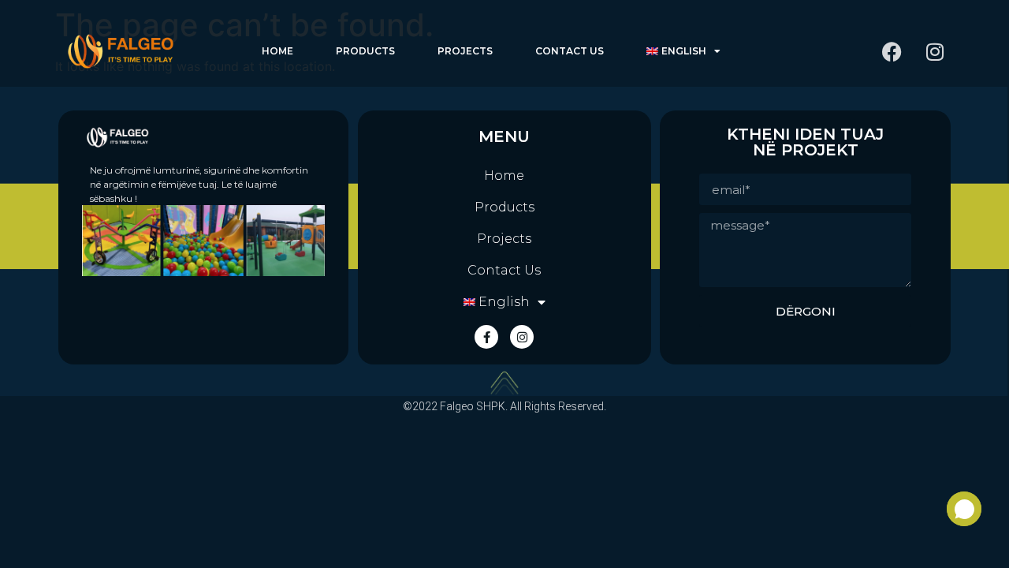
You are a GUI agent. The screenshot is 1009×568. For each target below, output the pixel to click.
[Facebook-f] (486, 337)
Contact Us (569, 51)
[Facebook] (891, 51)
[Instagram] (935, 51)
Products (365, 51)
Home (277, 51)
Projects (465, 51)
